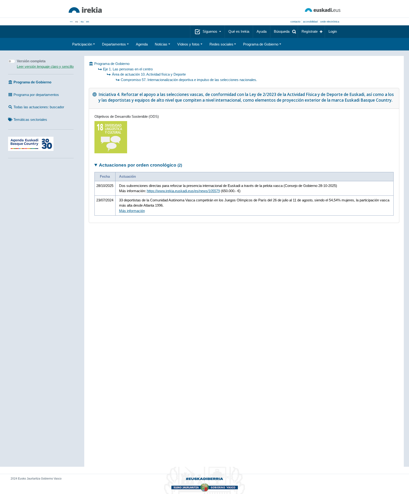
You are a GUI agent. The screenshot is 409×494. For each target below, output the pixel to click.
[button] (284, 31)
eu (82, 21)
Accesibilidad (310, 21)
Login (333, 31)
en (87, 21)
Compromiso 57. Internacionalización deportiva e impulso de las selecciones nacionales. (189, 80)
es (76, 21)
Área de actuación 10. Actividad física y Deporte (149, 74)
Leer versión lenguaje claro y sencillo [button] (45, 66)
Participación (82, 44)
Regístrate (310, 31)
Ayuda (262, 31)
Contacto (295, 21)
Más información (132, 211)
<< (71, 21)
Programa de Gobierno (260, 44)
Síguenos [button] (210, 31)
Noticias (161, 44)
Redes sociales (221, 44)
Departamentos (114, 44)
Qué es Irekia (238, 31)
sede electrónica (329, 21)
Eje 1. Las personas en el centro (128, 69)
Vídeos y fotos (188, 44)
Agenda (142, 44)
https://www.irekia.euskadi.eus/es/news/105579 (183, 191)
